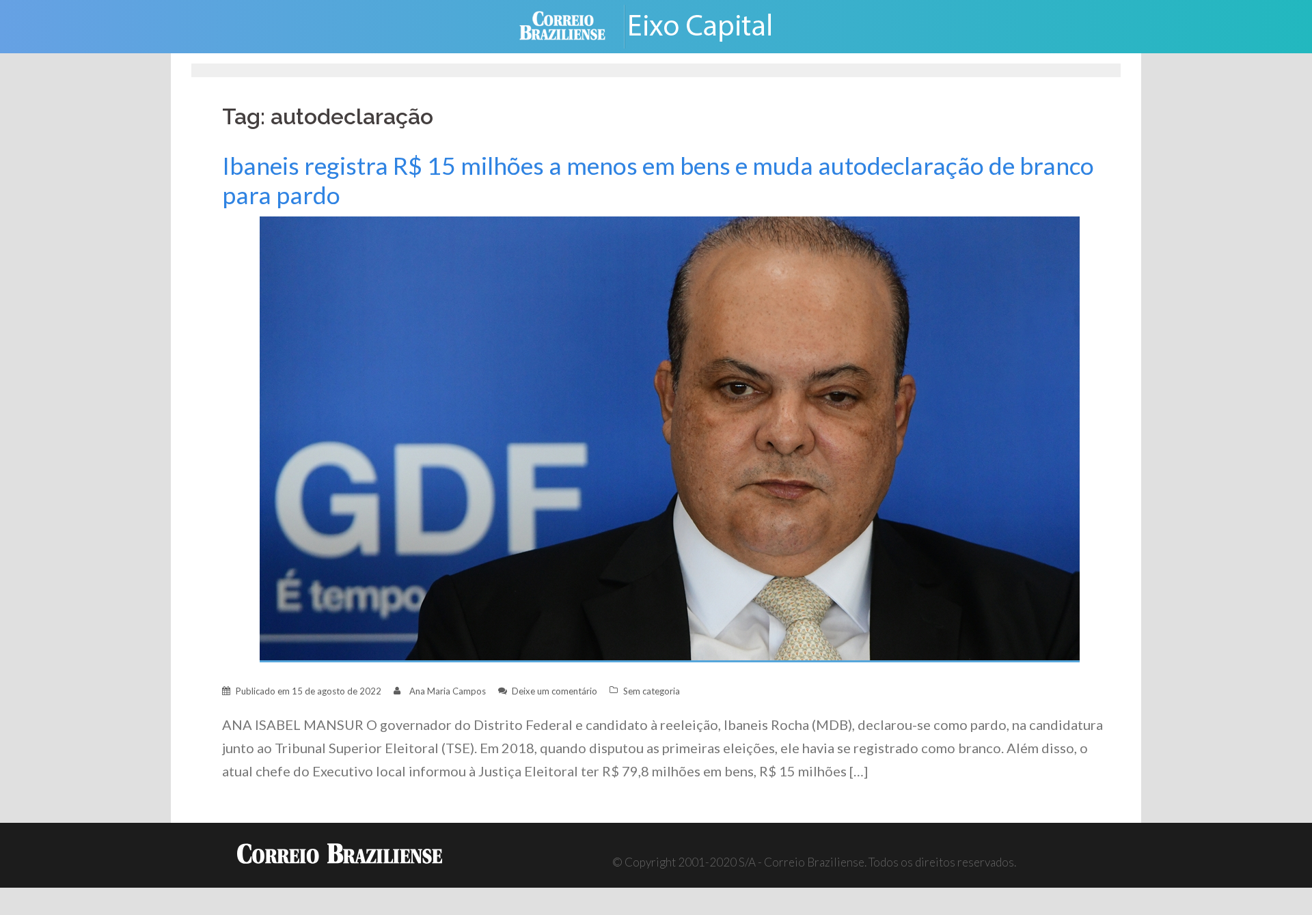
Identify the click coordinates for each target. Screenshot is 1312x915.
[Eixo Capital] (711, 25)
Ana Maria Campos (447, 691)
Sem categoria (651, 691)
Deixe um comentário (554, 691)
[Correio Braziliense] (573, 25)
